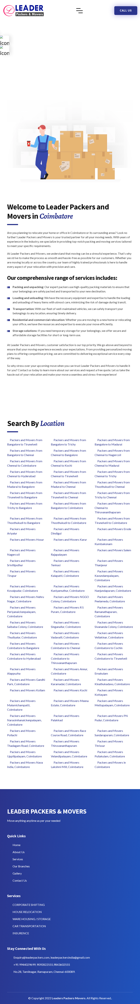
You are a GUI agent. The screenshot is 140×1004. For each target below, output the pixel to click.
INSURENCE (21, 933)
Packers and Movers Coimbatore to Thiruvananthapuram (65, 658)
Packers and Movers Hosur (27, 539)
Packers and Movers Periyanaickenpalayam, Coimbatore (21, 612)
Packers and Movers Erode (114, 529)
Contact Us (20, 880)
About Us (19, 852)
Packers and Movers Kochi (70, 690)
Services (18, 859)
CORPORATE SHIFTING (29, 904)
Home (16, 845)
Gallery (17, 873)
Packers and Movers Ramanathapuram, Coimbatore (109, 612)
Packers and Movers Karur (70, 539)
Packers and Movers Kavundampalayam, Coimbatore (109, 575)
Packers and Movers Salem (114, 550)
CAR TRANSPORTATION (29, 926)
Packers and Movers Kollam (27, 690)
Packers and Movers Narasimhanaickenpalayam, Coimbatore (24, 720)
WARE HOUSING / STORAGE (32, 919)
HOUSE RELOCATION (27, 912)
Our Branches (21, 866)
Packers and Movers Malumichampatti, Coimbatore (21, 705)
